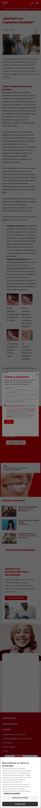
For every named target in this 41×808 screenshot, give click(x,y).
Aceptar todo (20, 804)
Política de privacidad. (12, 793)
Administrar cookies (20, 798)
